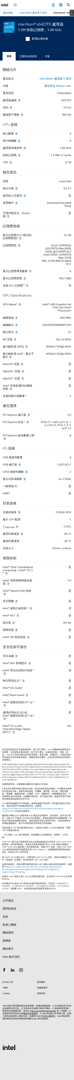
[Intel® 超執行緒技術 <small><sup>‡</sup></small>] (31, 608)
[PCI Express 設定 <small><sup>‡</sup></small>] (27, 422)
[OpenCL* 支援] (22, 378)
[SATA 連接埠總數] (26, 471)
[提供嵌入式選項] (25, 195)
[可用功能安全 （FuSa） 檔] (8, 216)
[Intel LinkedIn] (13, 970)
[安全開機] (16, 601)
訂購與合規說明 (28, 56)
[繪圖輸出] (16, 324)
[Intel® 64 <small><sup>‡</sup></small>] (18, 615)
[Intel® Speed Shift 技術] (5, 593)
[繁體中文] (60, 5)
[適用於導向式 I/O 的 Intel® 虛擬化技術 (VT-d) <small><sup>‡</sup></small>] (5, 718)
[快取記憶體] (19, 155)
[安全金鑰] (16, 655)
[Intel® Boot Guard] (27, 695)
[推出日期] (16, 188)
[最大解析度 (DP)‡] (26, 346)
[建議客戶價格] (22, 114)
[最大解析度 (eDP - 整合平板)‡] (10, 356)
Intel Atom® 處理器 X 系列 (55, 78)
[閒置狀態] (16, 629)
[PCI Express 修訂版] (29, 414)
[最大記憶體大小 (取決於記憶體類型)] (20, 238)
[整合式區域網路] (25, 478)
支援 (47, 56)
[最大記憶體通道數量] (30, 271)
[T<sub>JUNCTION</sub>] (17, 526)
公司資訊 (8, 900)
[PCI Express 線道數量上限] (5, 438)
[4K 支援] (15, 339)
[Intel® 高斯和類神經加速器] (8, 583)
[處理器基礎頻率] (25, 147)
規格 (9, 56)
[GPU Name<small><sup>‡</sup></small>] (20, 304)
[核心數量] (16, 133)
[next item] (72, 13)
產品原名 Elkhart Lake (57, 86)
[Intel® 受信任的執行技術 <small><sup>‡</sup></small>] (5, 673)
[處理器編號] (19, 100)
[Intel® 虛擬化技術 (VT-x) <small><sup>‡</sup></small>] (5, 705)
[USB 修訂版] (20, 464)
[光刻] (11, 107)
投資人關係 (9, 924)
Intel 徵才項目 (11, 957)
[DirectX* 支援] (22, 364)
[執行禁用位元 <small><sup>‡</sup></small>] (23, 680)
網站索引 (8, 949)
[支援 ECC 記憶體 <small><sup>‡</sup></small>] (27, 285)
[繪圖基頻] (16, 317)
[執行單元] (16, 332)
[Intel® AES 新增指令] (29, 663)
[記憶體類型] (19, 245)
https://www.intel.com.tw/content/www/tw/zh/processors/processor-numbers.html (33, 809)
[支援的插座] (19, 512)
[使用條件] (16, 202)
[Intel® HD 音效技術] (28, 637)
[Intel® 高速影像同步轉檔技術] (11, 388)
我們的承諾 (9, 908)
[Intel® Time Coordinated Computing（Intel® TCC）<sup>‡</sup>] (6, 573)
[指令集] (13, 622)
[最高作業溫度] (22, 533)
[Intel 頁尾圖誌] (9, 1047)
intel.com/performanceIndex (43, 1011)
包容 (5, 916)
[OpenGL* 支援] (23, 371)
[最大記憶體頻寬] (25, 278)
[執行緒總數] (19, 140)
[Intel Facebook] (4, 970)
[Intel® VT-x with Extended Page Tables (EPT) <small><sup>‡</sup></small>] (14, 732)
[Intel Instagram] (21, 970)
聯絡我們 (8, 932)
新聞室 (7, 940)
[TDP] (11, 162)
